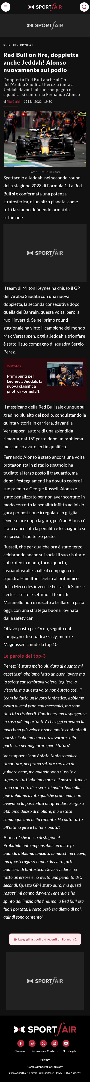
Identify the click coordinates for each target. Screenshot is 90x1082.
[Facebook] (20, 1043)
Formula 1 (26, 44)
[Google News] (54, 1043)
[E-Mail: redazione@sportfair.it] (66, 1043)
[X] (43, 1043)
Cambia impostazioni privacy (45, 1067)
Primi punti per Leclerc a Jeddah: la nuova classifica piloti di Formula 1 (24, 383)
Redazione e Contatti (44, 1051)
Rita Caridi (13, 101)
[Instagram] (32, 1043)
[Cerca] (84, 7)
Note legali (69, 1051)
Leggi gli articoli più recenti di (47, 939)
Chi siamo (20, 1051)
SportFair (10, 44)
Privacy (45, 1059)
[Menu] (5, 7)
